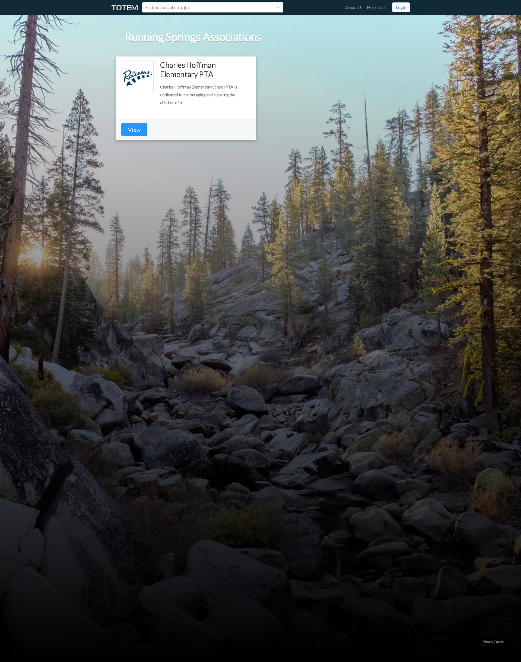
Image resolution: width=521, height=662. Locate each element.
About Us (353, 7)
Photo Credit (493, 641)
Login (401, 7)
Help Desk (376, 7)
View (134, 129)
